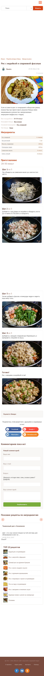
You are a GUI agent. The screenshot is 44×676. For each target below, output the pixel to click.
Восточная (18, 122)
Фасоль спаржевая (7, 144)
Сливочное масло (7, 150)
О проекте (8, 664)
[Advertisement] (22, 34)
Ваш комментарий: (10, 490)
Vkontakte (14, 435)
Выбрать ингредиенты (30, 8)
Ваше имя (6, 454)
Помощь (36, 664)
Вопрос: (6, 473)
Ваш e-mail (7, 464)
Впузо (3, 59)
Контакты (28, 664)
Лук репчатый (6, 140)
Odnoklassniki (32, 435)
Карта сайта (18, 664)
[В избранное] (42, 69)
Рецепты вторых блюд (14, 59)
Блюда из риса (26, 59)
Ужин (11, 128)
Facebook (15, 429)
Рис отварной (6, 137)
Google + (32, 429)
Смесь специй (6, 154)
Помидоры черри (7, 147)
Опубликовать (22, 504)
